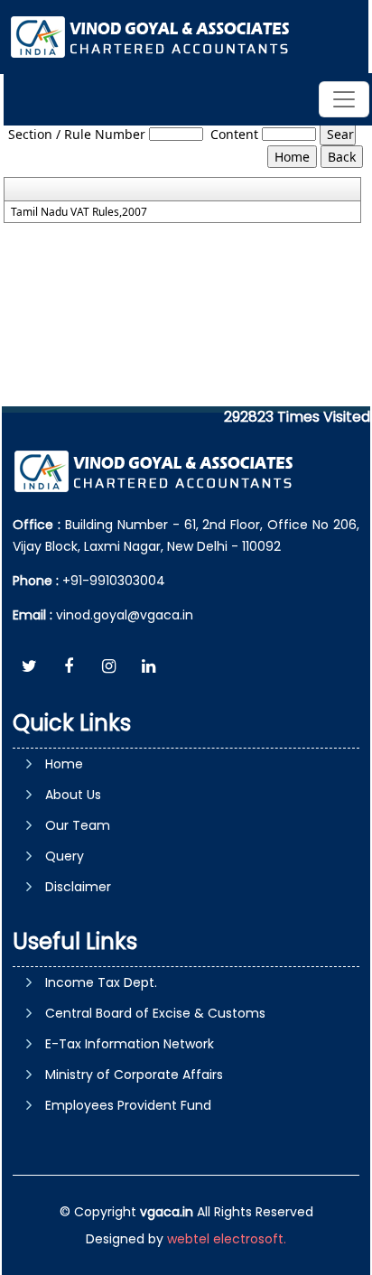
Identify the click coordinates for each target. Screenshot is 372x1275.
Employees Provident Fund (128, 1105)
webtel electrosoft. (226, 1239)
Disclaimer (78, 886)
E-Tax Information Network (129, 1044)
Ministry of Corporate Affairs (134, 1074)
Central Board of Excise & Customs (155, 1013)
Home (64, 764)
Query (64, 856)
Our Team (77, 825)
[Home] (152, 35)
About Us (73, 794)
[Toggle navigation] (344, 99)
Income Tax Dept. (101, 982)
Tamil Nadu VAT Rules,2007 (79, 212)
